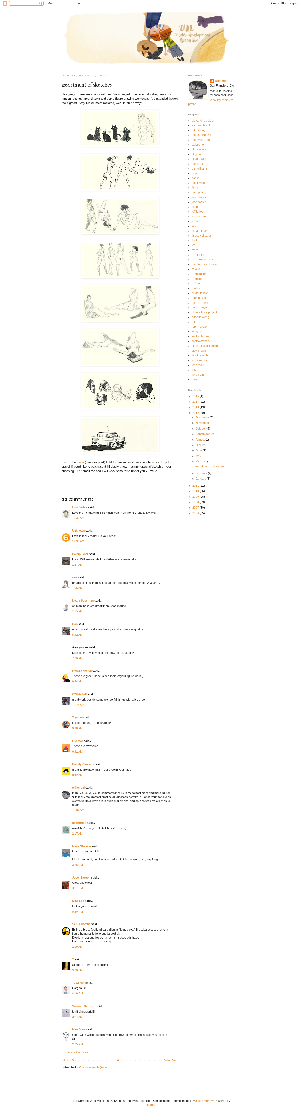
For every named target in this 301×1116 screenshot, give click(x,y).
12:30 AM (78, 518)
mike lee (197, 278)
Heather (77, 741)
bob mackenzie (201, 135)
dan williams (200, 168)
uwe (194, 379)
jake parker (199, 197)
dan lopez (198, 164)
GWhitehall (79, 694)
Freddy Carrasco (83, 764)
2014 (196, 401)
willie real (78, 787)
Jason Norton (81, 877)
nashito (196, 288)
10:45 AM (78, 704)
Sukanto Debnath (83, 1006)
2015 (196, 396)
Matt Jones (79, 1029)
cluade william (201, 159)
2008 (196, 502)
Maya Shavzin (81, 846)
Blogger (150, 1105)
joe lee (196, 221)
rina (74, 577)
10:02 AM (78, 810)
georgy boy (199, 192)
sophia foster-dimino (205, 345)
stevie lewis (199, 350)
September (203, 434)
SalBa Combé (81, 924)
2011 (196, 485)
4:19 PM (77, 993)
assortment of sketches (209, 466)
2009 (196, 496)
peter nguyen (200, 307)
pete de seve (200, 302)
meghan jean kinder (204, 264)
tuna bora (198, 374)
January (201, 478)
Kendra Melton (82, 670)
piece (80, 462)
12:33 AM (78, 541)
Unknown (78, 530)
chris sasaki (199, 149)
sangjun (197, 331)
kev (194, 226)
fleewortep (79, 822)
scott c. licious (200, 336)
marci (195, 250)
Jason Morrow (204, 1101)
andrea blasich (201, 125)
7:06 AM (77, 658)
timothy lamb (200, 355)
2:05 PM (77, 1044)
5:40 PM (77, 911)
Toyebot (77, 717)
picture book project (204, 312)
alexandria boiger (203, 120)
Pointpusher (80, 554)
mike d (196, 269)
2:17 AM (77, 833)
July (199, 445)
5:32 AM (77, 634)
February (202, 473)
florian (196, 187)
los (193, 245)
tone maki (198, 365)
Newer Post (70, 1060)
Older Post (170, 1060)
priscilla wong (200, 317)
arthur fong (199, 130)
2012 (196, 412)
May (199, 456)
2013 (196, 407)
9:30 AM (77, 970)
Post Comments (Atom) (93, 1067)
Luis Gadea (79, 507)
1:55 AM (77, 588)
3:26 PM (77, 865)
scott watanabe (201, 341)
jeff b (195, 207)
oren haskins (200, 298)
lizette (195, 240)
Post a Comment (78, 1052)
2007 (196, 507)
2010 (196, 491)
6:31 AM (77, 751)
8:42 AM (77, 775)
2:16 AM (77, 946)
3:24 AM (77, 1017)
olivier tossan (200, 293)
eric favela (198, 183)
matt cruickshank (202, 259)
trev (194, 369)
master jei (198, 254)
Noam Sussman (83, 600)
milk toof (197, 283)
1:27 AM (77, 564)
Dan (75, 624)
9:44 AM (77, 681)
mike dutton (199, 274)
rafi (194, 321)
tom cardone (200, 360)
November (203, 423)
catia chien (199, 144)
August (200, 439)
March (200, 461)
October (201, 428)
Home (121, 1060)
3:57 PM (77, 888)
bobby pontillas (201, 140)
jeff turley (197, 211)
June (199, 450)
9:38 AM (77, 728)
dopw (195, 178)
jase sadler (199, 202)
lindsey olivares (202, 235)
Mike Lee (78, 901)
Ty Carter (78, 983)
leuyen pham (200, 231)
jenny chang (199, 216)
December (203, 417)
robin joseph (200, 326)
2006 (196, 513)
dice (194, 173)
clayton (196, 154)
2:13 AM (77, 611)
